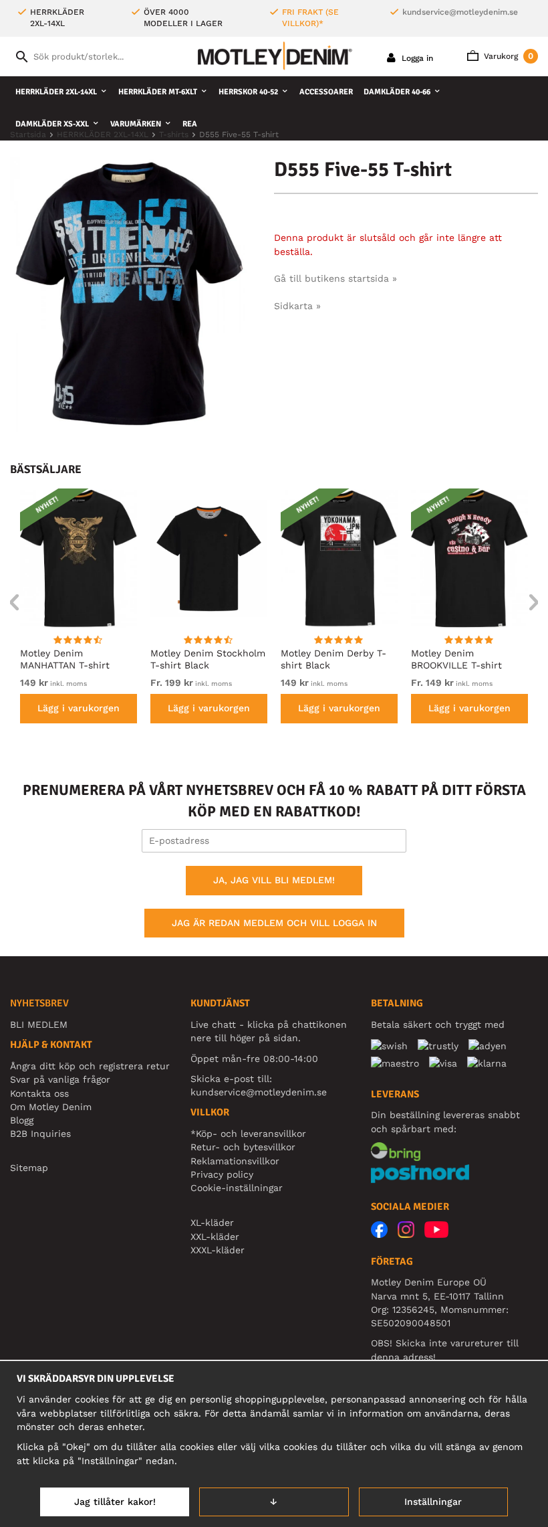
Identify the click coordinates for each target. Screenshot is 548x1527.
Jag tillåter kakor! (115, 1501)
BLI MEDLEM (38, 1024)
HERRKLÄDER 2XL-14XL (56, 92)
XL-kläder (212, 1222)
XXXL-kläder (217, 1250)
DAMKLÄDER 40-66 (397, 92)
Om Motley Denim (51, 1106)
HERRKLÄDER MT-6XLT (157, 92)
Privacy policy (221, 1174)
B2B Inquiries (40, 1133)
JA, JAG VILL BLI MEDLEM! (274, 880)
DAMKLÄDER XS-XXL (52, 124)
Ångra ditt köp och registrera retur (90, 1066)
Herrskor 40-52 (248, 92)
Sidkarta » (297, 305)
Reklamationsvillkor (234, 1161)
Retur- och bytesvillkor (242, 1147)
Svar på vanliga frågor (60, 1079)
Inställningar (433, 1501)
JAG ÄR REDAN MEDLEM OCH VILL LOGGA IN (274, 922)
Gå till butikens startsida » (335, 278)
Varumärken (135, 124)
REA (189, 124)
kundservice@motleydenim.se (460, 12)
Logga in (416, 58)
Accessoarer (326, 92)
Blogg (21, 1120)
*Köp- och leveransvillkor (248, 1133)
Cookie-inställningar (236, 1187)
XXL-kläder (214, 1236)
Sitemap (29, 1167)
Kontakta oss (39, 1093)
